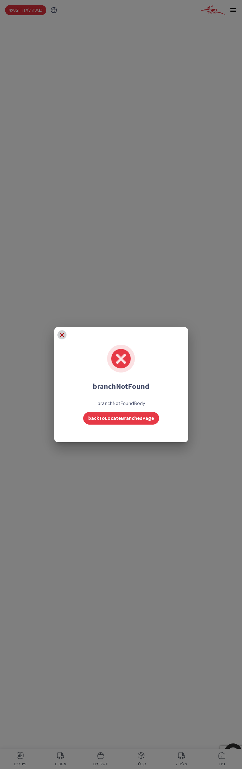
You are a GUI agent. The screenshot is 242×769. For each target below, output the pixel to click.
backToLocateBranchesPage (121, 418)
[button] (62, 335)
